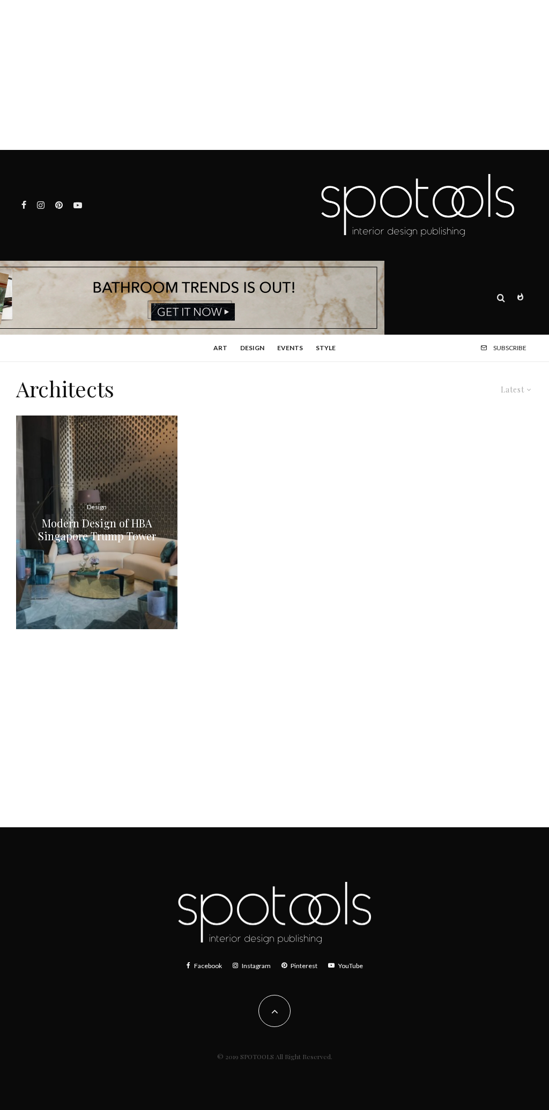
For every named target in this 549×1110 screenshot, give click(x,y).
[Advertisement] (274, 75)
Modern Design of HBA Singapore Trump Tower (97, 529)
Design (252, 348)
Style (326, 348)
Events (290, 348)
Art (220, 348)
